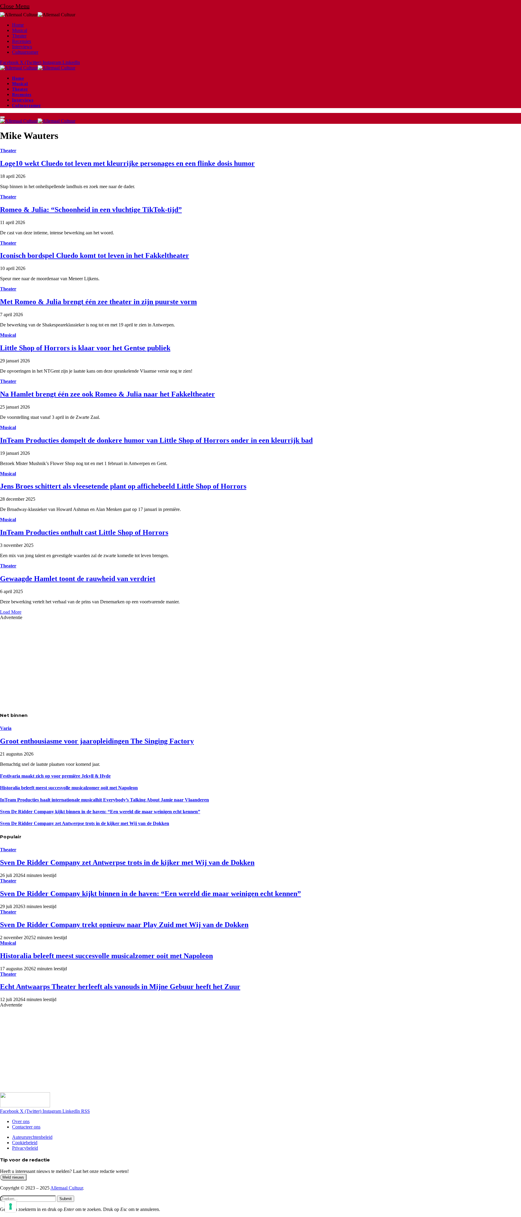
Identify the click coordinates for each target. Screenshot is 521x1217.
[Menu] (2, 117)
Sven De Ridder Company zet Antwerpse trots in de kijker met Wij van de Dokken (84, 823)
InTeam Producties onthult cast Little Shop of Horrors (84, 532)
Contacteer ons (26, 1126)
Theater (19, 35)
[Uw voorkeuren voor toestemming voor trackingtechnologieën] (10, 1206)
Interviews (22, 46)
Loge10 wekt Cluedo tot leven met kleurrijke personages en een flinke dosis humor (127, 163)
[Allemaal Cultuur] (37, 67)
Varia (5, 728)
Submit (65, 1198)
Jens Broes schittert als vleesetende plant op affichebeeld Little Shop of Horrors (123, 486)
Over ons (21, 1121)
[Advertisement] (181, 662)
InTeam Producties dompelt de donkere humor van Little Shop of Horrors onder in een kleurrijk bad (156, 440)
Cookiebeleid (24, 1142)
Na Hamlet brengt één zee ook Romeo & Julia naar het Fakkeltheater (107, 394)
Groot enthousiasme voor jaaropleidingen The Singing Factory (97, 741)
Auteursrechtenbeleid (32, 1137)
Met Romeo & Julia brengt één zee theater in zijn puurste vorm (98, 302)
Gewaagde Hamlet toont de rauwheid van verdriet (77, 579)
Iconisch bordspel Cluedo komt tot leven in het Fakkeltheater (94, 255)
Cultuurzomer (25, 52)
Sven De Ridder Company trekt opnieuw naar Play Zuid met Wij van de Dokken (124, 925)
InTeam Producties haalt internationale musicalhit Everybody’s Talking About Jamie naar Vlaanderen (104, 799)
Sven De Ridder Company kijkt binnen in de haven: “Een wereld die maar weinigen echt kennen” (100, 811)
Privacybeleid (25, 1148)
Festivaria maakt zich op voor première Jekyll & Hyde (55, 776)
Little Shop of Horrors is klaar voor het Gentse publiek (85, 348)
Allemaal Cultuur (66, 1187)
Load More (10, 612)
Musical (19, 30)
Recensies (21, 41)
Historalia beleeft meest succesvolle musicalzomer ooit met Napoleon (69, 787)
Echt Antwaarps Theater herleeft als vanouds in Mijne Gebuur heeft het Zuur (120, 987)
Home (18, 24)
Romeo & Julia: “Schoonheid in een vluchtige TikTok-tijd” (91, 210)
